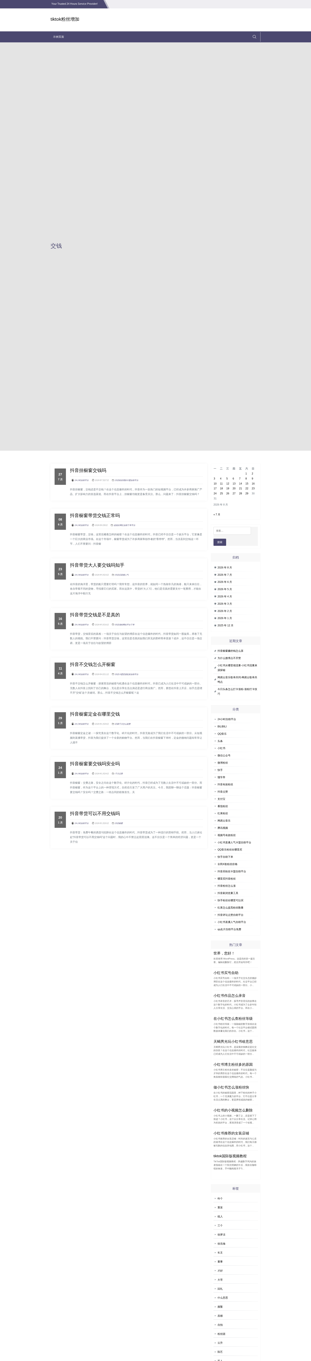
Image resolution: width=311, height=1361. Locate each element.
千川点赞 (119, 774)
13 (234, 483)
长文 (220, 1252)
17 (215, 488)
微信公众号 (224, 755)
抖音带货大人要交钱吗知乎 (97, 565)
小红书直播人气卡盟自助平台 (234, 842)
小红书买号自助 (225, 973)
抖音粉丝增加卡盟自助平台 (126, 480)
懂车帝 (221, 777)
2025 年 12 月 (225, 625)
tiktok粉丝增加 (65, 19)
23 (253, 488)
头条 (220, 741)
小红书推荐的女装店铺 (231, 1133)
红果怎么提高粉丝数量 (230, 907)
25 (221, 493)
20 (234, 488)
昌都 (220, 1315)
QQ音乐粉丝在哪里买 (230, 849)
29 (246, 493)
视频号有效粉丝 (227, 835)
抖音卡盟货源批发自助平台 (126, 674)
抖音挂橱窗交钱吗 (88, 470)
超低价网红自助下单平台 (124, 525)
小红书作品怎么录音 (229, 996)
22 (246, 488)
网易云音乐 (224, 820)
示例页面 (58, 36)
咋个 (220, 1198)
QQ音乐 (222, 733)
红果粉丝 (223, 813)
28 (240, 493)
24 (215, 493)
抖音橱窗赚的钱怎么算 (230, 650)
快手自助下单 (225, 856)
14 (240, 483)
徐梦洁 (221, 1234)
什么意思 (223, 1297)
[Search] (254, 37)
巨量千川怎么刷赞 (123, 724)
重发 (220, 1207)
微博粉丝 (223, 762)
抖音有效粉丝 (225, 784)
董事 (220, 1261)
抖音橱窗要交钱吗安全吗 (95, 763)
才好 (220, 1270)
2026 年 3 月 (225, 603)
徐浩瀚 (221, 1243)
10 (215, 483)
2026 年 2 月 (225, 611)
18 (221, 488)
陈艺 (220, 1351)
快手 (220, 770)
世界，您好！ (224, 953)
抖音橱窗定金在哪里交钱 (95, 714)
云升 (220, 1342)
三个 (220, 1225)
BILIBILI (222, 726)
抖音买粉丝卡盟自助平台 (232, 871)
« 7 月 (216, 514)
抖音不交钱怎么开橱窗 (92, 664)
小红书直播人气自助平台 (232, 922)
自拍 (220, 1324)
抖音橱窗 (119, 823)
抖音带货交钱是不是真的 (95, 614)
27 (234, 493)
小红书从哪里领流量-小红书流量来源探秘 (237, 667)
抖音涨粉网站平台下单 (124, 625)
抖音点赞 (223, 791)
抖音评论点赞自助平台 (230, 915)
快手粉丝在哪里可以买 (230, 900)
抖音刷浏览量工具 (228, 893)
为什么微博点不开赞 (229, 658)
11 (221, 483)
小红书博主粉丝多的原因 (233, 1064)
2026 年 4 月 (225, 596)
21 (240, 488)
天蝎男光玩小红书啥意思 (233, 1042)
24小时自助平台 (82, 480)
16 (253, 483)
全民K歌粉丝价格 (227, 864)
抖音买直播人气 (122, 575)
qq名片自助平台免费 (229, 929)
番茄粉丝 (223, 806)
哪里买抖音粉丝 (227, 878)
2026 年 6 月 (225, 582)
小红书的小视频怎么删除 (233, 1110)
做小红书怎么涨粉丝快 (231, 1087)
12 (227, 483)
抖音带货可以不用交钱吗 (95, 813)
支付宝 (221, 799)
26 (227, 493)
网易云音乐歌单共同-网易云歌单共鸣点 (237, 679)
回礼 (220, 1288)
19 (227, 488)
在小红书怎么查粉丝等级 (233, 1019)
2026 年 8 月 (225, 567)
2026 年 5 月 (225, 589)
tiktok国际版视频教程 (230, 1156)
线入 (220, 1216)
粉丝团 (221, 1334)
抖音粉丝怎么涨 (227, 885)
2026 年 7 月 (225, 574)
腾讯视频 (223, 828)
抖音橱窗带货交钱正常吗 (95, 515)
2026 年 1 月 (225, 618)
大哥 (220, 1279)
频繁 (220, 1306)
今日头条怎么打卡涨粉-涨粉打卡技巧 (237, 691)
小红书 (221, 748)
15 (246, 483)
